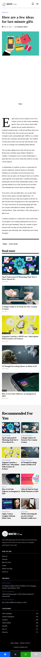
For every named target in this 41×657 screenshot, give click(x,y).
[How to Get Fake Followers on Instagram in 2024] (20, 382)
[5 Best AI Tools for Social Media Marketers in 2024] (30, 479)
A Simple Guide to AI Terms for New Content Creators (29, 440)
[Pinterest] (23, 108)
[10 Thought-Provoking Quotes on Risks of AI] (20, 354)
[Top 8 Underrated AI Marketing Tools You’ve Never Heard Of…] (20, 265)
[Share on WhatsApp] (25, 654)
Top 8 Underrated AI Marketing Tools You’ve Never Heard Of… (10, 440)
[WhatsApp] (27, 108)
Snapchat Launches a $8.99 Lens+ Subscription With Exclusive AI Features (20, 337)
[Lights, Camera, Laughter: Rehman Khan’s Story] (11, 503)
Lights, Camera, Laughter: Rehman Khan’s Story (8, 516)
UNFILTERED (6, 583)
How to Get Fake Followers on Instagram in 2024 (11, 491)
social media (13, 244)
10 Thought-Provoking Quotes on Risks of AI (19, 366)
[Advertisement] (20, 77)
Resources (5, 12)
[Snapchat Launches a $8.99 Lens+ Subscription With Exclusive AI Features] (20, 324)
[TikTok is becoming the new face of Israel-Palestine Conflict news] (30, 503)
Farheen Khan (22, 27)
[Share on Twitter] (15, 654)
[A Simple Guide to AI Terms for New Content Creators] (20, 295)
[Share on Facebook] (5, 654)
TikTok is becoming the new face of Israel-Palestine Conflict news (29, 516)
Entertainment (6, 511)
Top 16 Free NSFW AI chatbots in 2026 (14, 602)
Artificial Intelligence (7, 303)
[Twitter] (18, 108)
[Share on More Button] (36, 654)
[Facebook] (14, 108)
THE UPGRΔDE (6, 273)
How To (4, 390)
